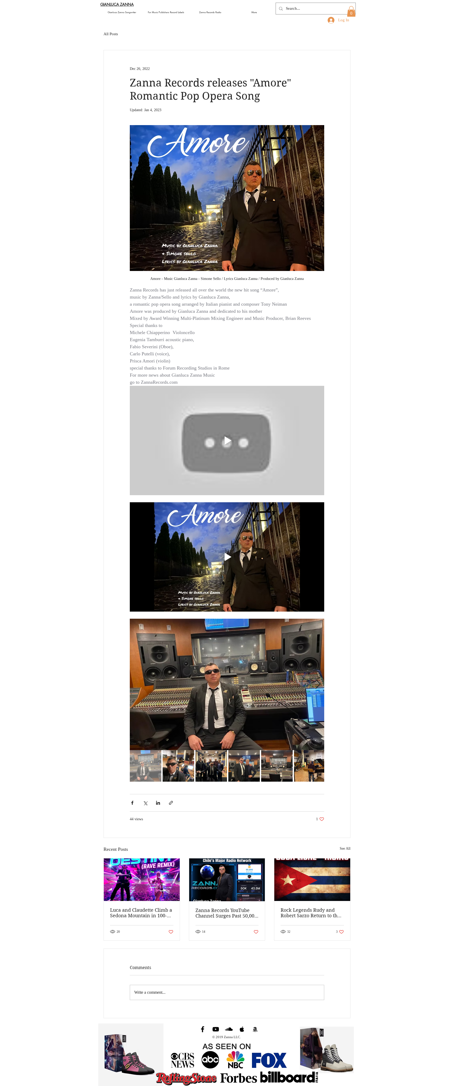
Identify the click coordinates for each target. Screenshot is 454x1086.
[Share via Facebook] (132, 802)
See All (345, 849)
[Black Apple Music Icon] (242, 1029)
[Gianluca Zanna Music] (203, 1029)
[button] (351, 11)
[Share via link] (170, 802)
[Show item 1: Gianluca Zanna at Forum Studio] (145, 766)
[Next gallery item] (318, 684)
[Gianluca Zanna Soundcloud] (229, 1029)
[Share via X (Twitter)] (145, 802)
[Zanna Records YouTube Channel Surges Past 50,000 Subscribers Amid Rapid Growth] (227, 879)
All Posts (111, 34)
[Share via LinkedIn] (158, 802)
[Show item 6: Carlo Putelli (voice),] (310, 766)
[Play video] (227, 440)
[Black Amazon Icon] (255, 1029)
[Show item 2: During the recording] (178, 766)
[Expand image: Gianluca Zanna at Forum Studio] (227, 684)
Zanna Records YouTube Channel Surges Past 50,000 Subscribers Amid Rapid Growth (226, 913)
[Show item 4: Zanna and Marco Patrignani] (244, 766)
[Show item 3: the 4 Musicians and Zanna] (211, 766)
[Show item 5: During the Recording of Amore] (277, 766)
